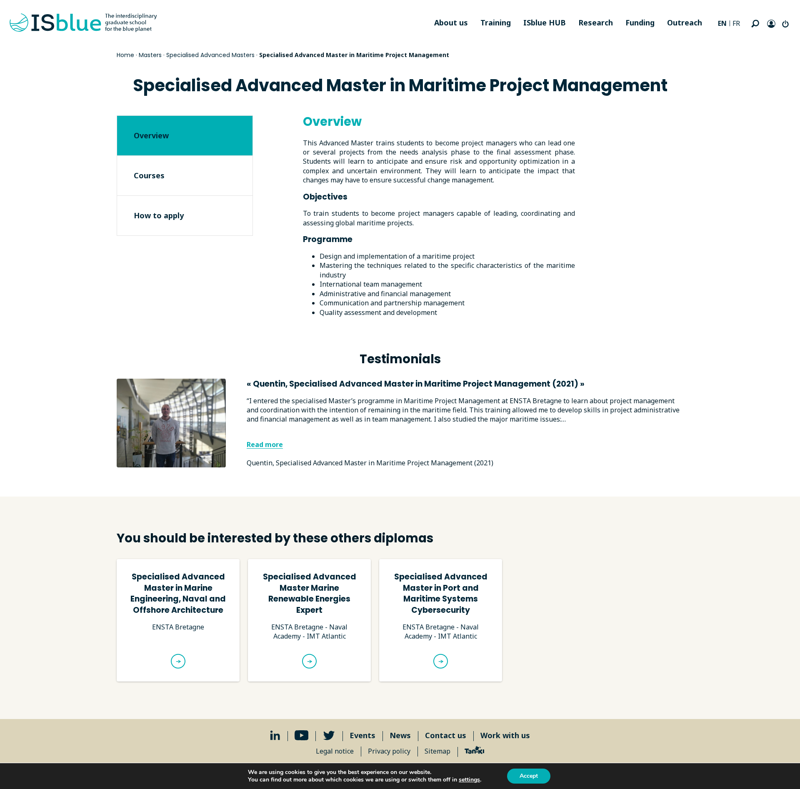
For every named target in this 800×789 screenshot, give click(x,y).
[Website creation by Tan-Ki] (474, 751)
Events (362, 735)
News (400, 735)
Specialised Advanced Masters (210, 55)
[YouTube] (302, 735)
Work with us (505, 735)
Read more (265, 444)
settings (469, 780)
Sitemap (437, 751)
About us (451, 22)
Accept (529, 776)
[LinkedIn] (275, 735)
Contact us (445, 735)
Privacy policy (389, 751)
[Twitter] (329, 735)
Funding (640, 22)
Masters (150, 55)
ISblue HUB (544, 22)
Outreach (684, 22)
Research (595, 22)
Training (495, 22)
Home (125, 55)
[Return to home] (83, 22)
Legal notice (335, 751)
